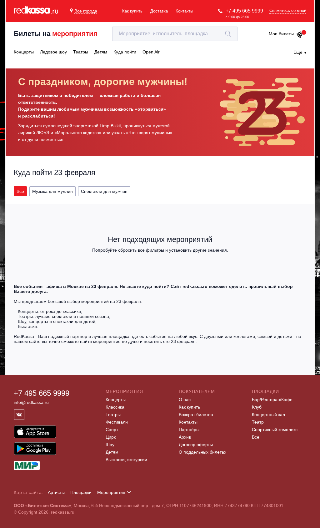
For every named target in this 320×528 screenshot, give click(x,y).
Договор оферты (196, 444)
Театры (113, 414)
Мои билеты (281, 33)
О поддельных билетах (202, 452)
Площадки (81, 492)
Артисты (56, 492)
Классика (115, 407)
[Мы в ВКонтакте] (19, 415)
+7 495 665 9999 (244, 10)
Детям (112, 452)
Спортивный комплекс (275, 429)
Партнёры (189, 429)
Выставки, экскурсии (126, 459)
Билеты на (56, 34)
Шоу (110, 444)
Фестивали (117, 422)
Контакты (184, 11)
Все (255, 437)
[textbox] (175, 34)
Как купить (132, 11)
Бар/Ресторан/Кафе (272, 399)
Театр (258, 422)
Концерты (116, 399)
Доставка (159, 11)
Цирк (111, 437)
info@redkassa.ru (31, 402)
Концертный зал (268, 414)
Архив (185, 437)
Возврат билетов (196, 414)
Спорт (112, 429)
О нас (185, 399)
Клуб (257, 407)
